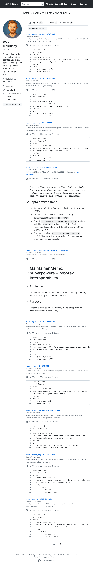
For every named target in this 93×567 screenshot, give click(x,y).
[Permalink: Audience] (28, 286)
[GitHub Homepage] (39, 560)
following (7, 81)
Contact (61, 555)
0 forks (36, 45)
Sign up (83, 4)
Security (32, 555)
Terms (18, 555)
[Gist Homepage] (12, 4)
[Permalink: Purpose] (28, 301)
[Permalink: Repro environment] (28, 202)
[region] (58, 61)
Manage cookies (71, 555)
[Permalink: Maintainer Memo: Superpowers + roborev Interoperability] (28, 273)
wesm (28, 34)
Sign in (74, 4)
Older (62, 544)
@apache (13, 65)
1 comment (46, 179)
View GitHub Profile (12, 104)
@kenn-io (15, 54)
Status (39, 555)
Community (47, 555)
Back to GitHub (61, 4)
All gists (49, 4)
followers (11, 79)
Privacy (24, 555)
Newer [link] (54, 544)
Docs (54, 555)
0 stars (56, 45)
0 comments (46, 45)
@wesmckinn (11, 99)
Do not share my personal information (46, 557)
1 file (29, 45)
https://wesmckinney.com (13, 94)
